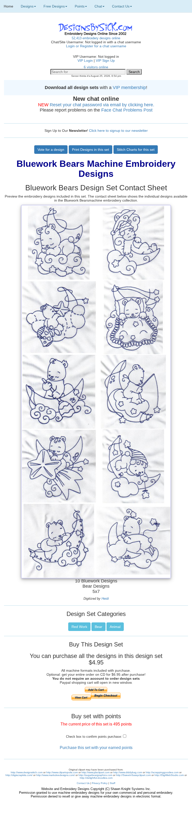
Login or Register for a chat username (96, 46)
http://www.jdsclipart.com (96, 772)
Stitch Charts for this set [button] (135, 150)
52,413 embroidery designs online (96, 38)
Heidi (105, 598)
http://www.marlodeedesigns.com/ (55, 775)
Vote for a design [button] (51, 150)
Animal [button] (115, 627)
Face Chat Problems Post (126, 110)
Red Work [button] (79, 627)
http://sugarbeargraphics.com (95, 775)
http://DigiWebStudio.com (169, 775)
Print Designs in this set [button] (90, 150)
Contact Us (83, 783)
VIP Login (85, 61)
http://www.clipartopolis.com (62, 772)
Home (8, 6)
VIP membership (129, 87)
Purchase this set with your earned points (96, 747)
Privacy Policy (100, 783)
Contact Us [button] (121, 6)
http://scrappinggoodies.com (162, 772)
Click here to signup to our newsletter (118, 131)
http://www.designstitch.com (26, 772)
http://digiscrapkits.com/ (19, 775)
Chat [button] (98, 6)
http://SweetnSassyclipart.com (133, 775)
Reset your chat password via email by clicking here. (102, 104)
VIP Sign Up (105, 61)
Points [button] (79, 6)
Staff (112, 783)
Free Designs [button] (54, 6)
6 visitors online (96, 67)
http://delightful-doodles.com (96, 777)
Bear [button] (98, 627)
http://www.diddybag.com (127, 772)
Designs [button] (27, 6)
